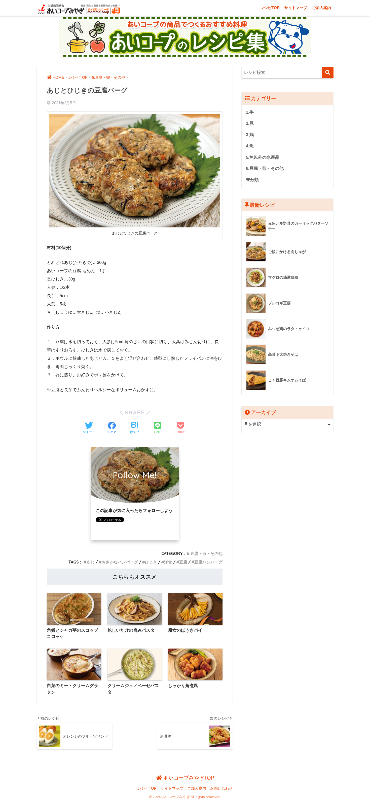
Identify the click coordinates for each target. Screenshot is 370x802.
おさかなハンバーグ (120, 562)
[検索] (328, 72)
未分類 (252, 179)
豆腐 (183, 562)
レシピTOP (269, 8)
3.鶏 (250, 134)
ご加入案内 (321, 8)
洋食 (168, 562)
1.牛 (250, 112)
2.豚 (250, 123)
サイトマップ (295, 8)
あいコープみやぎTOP (188, 778)
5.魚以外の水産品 (262, 157)
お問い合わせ (221, 788)
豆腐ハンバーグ (208, 562)
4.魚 (250, 146)
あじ (91, 562)
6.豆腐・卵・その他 (205, 553)
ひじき (151, 562)
